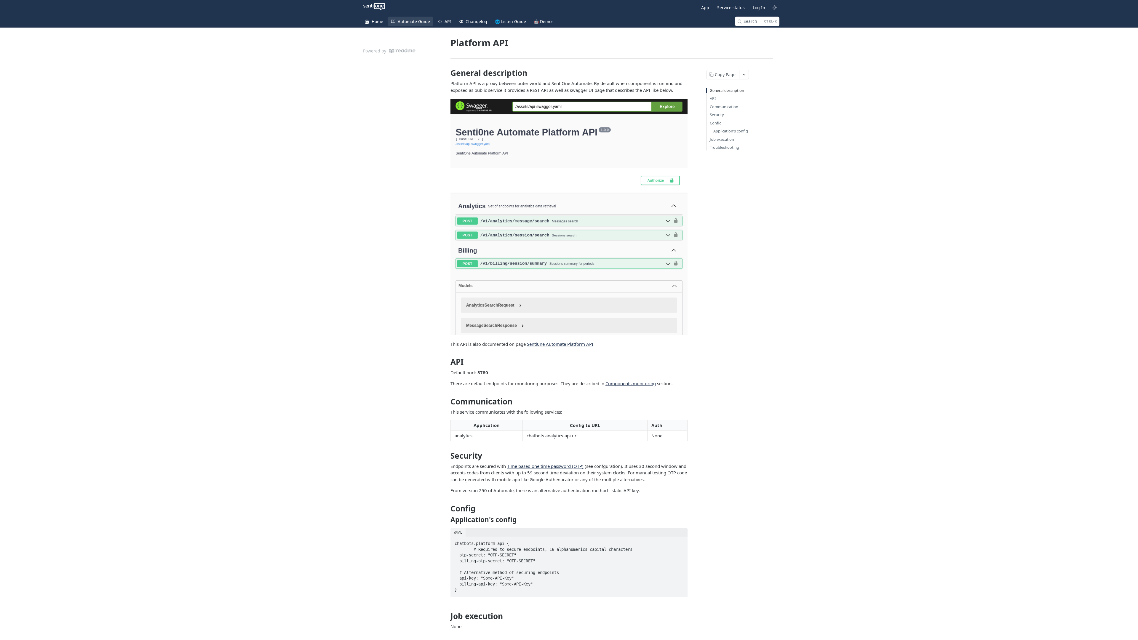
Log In (759, 7)
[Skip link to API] (446, 362)
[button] (569, 217)
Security (717, 114)
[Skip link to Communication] (446, 401)
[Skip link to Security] (446, 455)
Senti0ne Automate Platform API (560, 344)
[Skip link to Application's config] (446, 519)
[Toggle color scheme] (774, 7)
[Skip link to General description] (446, 73)
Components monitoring (630, 383)
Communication (724, 106)
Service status (731, 7)
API (713, 98)
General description (727, 90)
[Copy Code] (680, 542)
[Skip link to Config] (446, 508)
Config (716, 123)
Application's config (730, 131)
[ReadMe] (402, 51)
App (705, 7)
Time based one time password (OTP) (545, 466)
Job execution (722, 139)
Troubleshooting (724, 147)
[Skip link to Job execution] (446, 616)
